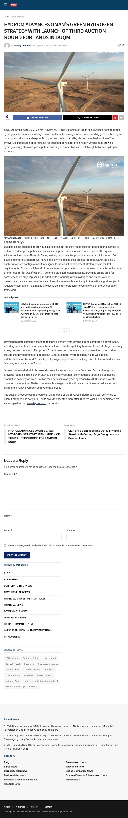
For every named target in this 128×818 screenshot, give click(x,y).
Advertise (20, 807)
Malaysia (28, 675)
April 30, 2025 (43, 45)
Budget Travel (13, 664)
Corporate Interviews (18, 586)
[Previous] (61, 330)
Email (8, 530)
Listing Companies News (19, 624)
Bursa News (11, 579)
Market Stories (44, 675)
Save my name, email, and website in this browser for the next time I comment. (50, 545)
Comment (10, 474)
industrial (49, 670)
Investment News (15, 617)
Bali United (50, 658)
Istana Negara (13, 675)
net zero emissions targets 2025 (41, 681)
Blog (7, 573)
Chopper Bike (13, 670)
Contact (48, 807)
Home (7, 17)
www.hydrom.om (36, 403)
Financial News (13, 605)
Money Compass (23, 45)
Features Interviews (17, 592)
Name (8, 515)
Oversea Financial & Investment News (28, 630)
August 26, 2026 (29, 321)
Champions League (48, 664)
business (29, 664)
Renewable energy (15, 687)
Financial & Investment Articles (25, 598)
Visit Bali (33, 687)
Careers (34, 807)
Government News (15, 611)
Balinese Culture (31, 658)
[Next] (67, 330)
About (7, 807)
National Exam (13, 681)
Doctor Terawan (32, 670)
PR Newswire (18, 17)
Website (70, 530)
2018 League (12, 658)
